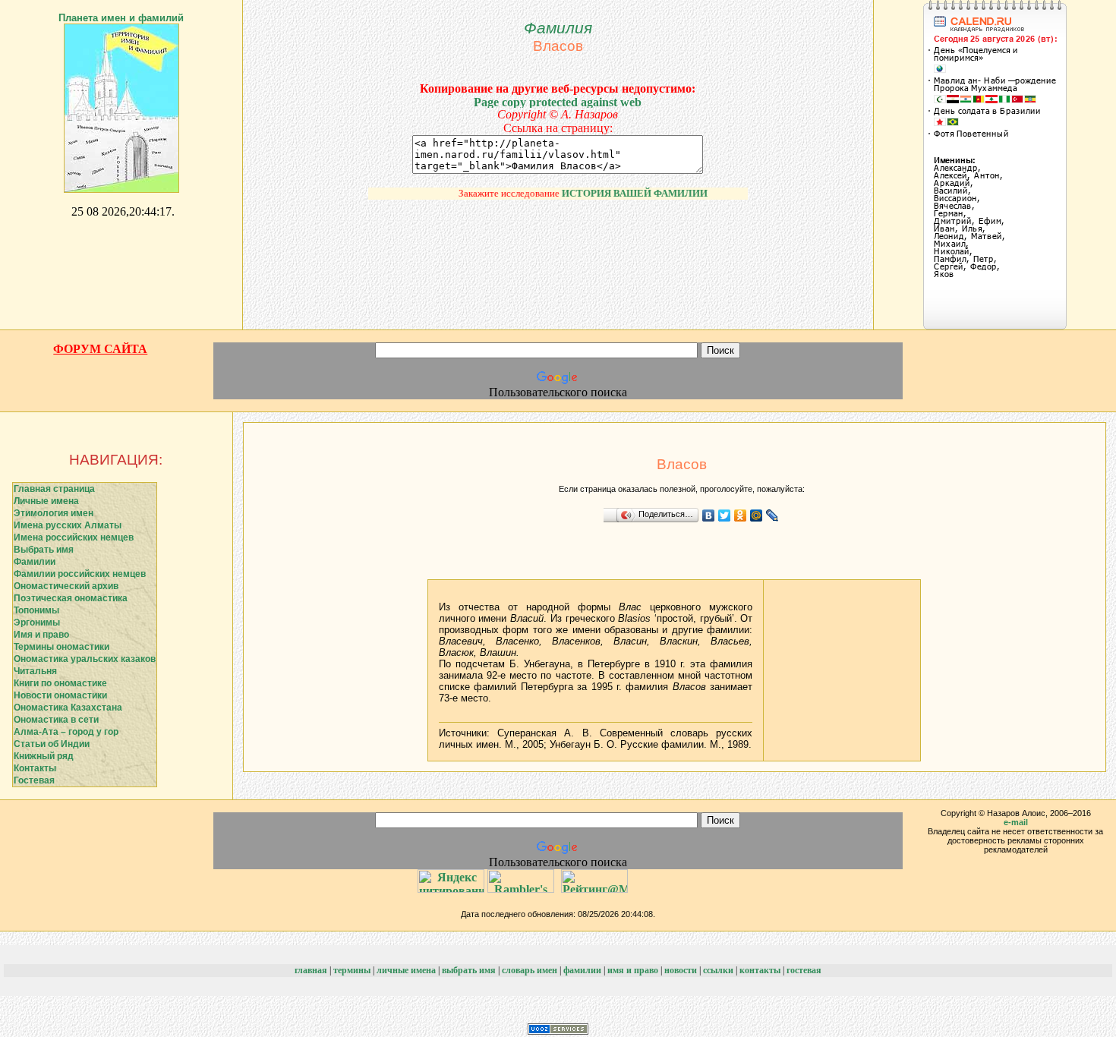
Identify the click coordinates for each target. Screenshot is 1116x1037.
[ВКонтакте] (709, 515)
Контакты (35, 768)
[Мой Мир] (756, 515)
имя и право (632, 970)
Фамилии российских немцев (80, 574)
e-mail (1016, 822)
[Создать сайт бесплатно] (558, 1030)
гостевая (804, 970)
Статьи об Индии (52, 744)
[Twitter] (725, 515)
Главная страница (54, 489)
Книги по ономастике (60, 683)
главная (311, 970)
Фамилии (34, 561)
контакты (759, 970)
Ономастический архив (66, 586)
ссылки (718, 970)
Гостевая (34, 780)
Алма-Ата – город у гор (66, 732)
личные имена (406, 970)
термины (351, 970)
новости (680, 970)
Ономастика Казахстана (68, 707)
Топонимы (36, 610)
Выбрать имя (44, 549)
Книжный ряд (44, 756)
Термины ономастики (61, 646)
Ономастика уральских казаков (85, 659)
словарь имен (529, 970)
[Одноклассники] (741, 515)
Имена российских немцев (74, 537)
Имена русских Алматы (67, 525)
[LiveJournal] (772, 515)
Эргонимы (37, 622)
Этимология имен (53, 513)
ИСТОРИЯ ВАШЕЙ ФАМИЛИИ (625, 193)
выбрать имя (469, 970)
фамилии (582, 970)
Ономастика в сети (56, 719)
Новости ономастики (60, 695)
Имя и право (41, 634)
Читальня (35, 671)
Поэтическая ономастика (71, 598)
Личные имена (46, 501)
